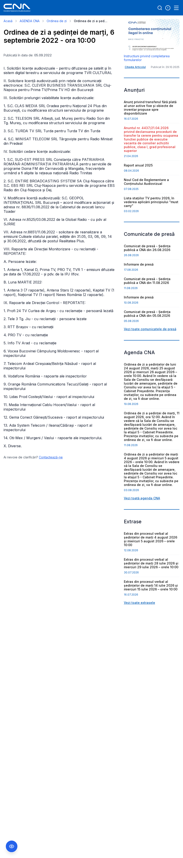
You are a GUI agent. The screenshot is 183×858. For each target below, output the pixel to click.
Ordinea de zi (57, 21)
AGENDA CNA (30, 21)
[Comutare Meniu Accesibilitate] (11, 846)
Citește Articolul (135, 67)
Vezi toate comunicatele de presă (150, 329)
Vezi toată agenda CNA (142, 498)
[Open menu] (176, 8)
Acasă (8, 21)
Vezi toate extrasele (139, 603)
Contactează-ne (51, 457)
